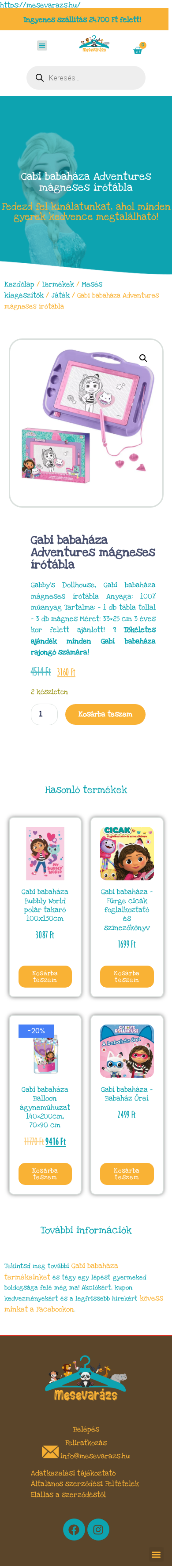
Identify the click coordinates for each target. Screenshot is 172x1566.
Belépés (86, 1429)
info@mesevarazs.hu (95, 1456)
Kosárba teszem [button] (45, 976)
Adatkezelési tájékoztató (73, 1473)
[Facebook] (74, 1530)
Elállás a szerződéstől (68, 1495)
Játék (60, 295)
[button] (42, 45)
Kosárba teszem (105, 714)
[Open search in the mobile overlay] (86, 78)
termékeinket (27, 1277)
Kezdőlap (19, 284)
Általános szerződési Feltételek (85, 1484)
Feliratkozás (86, 1443)
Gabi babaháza (94, 1266)
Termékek (58, 284)
